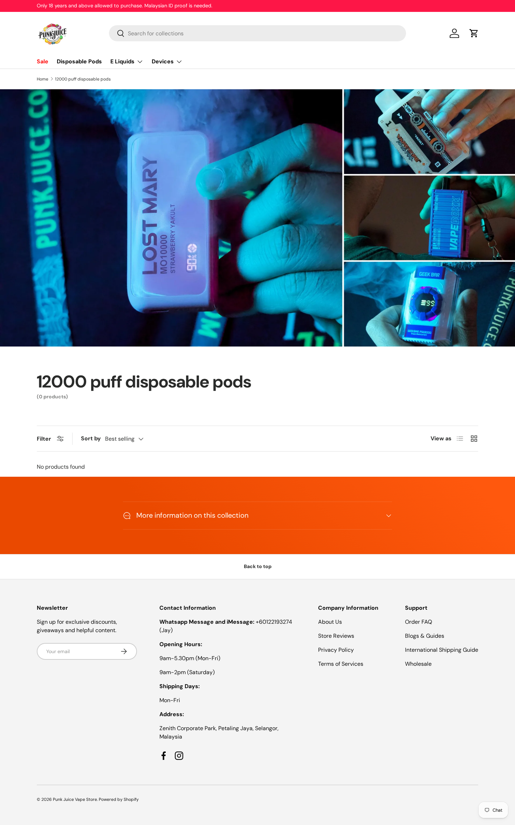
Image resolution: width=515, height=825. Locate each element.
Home (42, 79)
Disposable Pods (79, 61)
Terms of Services (340, 663)
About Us (330, 621)
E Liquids (122, 61)
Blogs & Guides (424, 635)
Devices (163, 61)
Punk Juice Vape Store (75, 799)
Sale (42, 61)
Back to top (258, 566)
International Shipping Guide (441, 649)
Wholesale (418, 663)
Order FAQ (418, 621)
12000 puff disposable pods (83, 79)
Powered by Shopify (119, 799)
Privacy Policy (336, 649)
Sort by (91, 438)
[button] (474, 33)
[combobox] (257, 33)
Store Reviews (336, 635)
